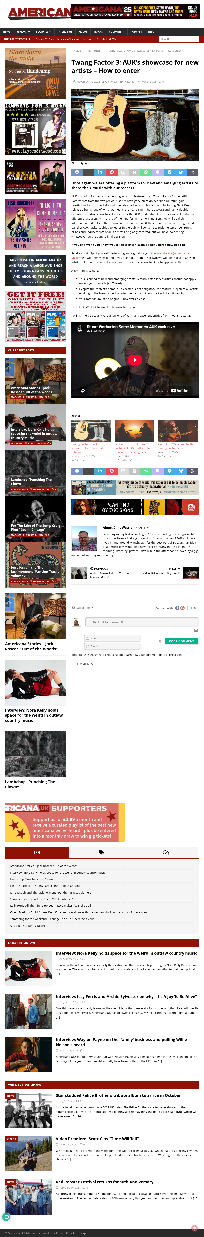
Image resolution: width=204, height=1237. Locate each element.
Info (151, 31)
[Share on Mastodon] (158, 172)
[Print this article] (134, 172)
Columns (115, 31)
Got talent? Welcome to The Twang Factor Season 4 (176, 446)
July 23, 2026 (66, 1101)
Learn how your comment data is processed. (153, 655)
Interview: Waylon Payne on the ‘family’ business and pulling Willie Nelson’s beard (121, 1042)
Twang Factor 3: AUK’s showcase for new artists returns (87, 448)
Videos (82, 31)
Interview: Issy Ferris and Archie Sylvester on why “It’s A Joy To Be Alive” (126, 996)
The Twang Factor (145, 81)
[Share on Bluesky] (181, 172)
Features (42, 31)
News (6, 31)
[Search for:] (179, 39)
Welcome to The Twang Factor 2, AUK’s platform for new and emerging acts (133, 448)
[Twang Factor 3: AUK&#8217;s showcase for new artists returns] (91, 431)
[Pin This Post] (112, 172)
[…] (58, 974)
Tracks (98, 31)
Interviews (65, 31)
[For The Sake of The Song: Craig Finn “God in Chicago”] (35, 519)
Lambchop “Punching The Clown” (31, 481)
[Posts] (37, 852)
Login (194, 608)
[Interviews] (28, 968)
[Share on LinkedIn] (100, 172)
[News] (28, 1110)
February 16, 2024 (69, 1187)
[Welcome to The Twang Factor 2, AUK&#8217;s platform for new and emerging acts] (134, 431)
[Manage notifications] (194, 1228)
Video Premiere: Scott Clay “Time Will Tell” (97, 1138)
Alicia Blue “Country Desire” (28, 926)
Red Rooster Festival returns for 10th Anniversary (104, 1182)
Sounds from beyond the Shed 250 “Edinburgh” (41, 899)
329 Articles (141, 528)
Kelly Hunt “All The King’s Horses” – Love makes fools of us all (50, 905)
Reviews (21, 31)
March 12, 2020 (68, 1144)
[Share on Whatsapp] (146, 172)
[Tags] (101, 852)
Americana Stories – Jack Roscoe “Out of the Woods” (32, 390)
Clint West (111, 81)
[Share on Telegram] (169, 172)
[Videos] (28, 1153)
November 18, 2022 (88, 81)
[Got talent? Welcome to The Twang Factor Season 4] (178, 431)
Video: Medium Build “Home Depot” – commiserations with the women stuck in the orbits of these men (78, 912)
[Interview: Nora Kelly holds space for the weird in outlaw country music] (35, 683)
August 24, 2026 (34, 397)
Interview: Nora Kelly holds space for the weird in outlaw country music (34, 433)
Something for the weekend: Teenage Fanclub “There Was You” (52, 919)
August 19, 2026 (68, 1002)
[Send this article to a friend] (123, 172)
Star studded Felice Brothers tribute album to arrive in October (118, 1095)
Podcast (136, 31)
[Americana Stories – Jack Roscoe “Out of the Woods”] (35, 381)
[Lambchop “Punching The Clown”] (35, 473)
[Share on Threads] (192, 172)
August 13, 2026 (68, 1050)
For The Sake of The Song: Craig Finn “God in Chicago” (35, 527)
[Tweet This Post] (88, 172)
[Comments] (166, 852)
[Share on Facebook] (77, 172)
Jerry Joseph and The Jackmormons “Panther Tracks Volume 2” (35, 571)
